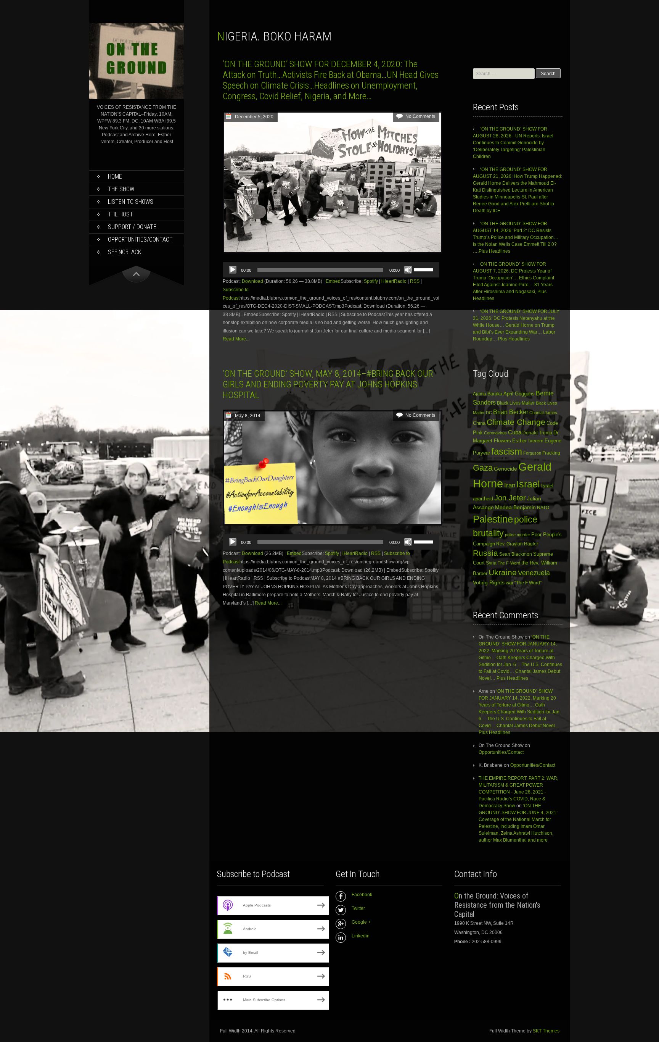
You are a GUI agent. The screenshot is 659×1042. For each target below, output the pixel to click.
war (509, 583)
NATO (543, 507)
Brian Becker (510, 411)
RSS (415, 281)
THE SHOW (121, 189)
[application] (331, 269)
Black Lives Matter (516, 403)
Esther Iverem (527, 441)
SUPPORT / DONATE (132, 227)
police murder (517, 534)
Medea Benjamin (515, 507)
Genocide (505, 469)
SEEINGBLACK (124, 252)
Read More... (236, 339)
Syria (491, 563)
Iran (509, 485)
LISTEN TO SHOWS (130, 201)
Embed (333, 281)
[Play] (232, 270)
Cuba (514, 432)
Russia (485, 553)
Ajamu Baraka (487, 393)
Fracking (551, 452)
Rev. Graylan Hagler (517, 544)
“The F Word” (528, 583)
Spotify (371, 281)
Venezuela (534, 573)
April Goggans (519, 394)
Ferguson (532, 453)
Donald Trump (537, 433)
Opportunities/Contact (140, 239)
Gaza (483, 468)
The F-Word (509, 563)
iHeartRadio (394, 281)
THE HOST (120, 214)
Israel (528, 484)
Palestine (493, 519)
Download (252, 281)
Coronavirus (495, 433)
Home (115, 176)
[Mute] (408, 270)
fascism (506, 451)
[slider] (425, 269)
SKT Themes (546, 1031)
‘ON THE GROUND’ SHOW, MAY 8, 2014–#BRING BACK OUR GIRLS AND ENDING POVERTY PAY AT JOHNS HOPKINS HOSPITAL (328, 384)
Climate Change (516, 422)
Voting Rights (489, 583)
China (479, 423)
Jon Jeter (510, 498)
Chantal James (543, 412)
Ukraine (503, 572)
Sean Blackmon (515, 554)
